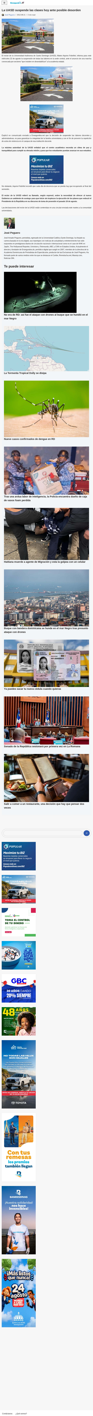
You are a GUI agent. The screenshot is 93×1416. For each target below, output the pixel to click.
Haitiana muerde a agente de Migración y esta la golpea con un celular (45, 561)
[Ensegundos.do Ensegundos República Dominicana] (17, 3)
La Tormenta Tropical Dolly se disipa (25, 373)
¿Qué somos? (21, 1414)
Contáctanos (7, 1414)
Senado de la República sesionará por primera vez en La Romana (42, 746)
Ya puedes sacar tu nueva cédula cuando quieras (32, 688)
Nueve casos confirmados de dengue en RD (29, 439)
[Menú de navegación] (4, 3)
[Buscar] (87, 833)
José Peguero (10, 15)
